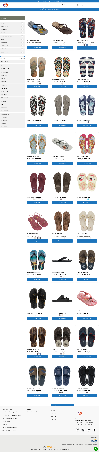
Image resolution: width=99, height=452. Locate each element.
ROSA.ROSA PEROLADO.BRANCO (32, 238)
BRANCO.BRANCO (43, 238)
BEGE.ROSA (86, 122)
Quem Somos (6, 421)
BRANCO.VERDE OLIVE (60, 161)
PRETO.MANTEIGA (36, 199)
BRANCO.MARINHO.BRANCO (86, 83)
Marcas (4, 424)
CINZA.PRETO (38, 45)
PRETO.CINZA (62, 392)
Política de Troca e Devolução (11, 415)
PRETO (40, 83)
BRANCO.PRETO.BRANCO (38, 122)
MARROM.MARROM (36, 315)
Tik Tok (94, 429)
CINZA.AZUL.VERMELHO (88, 354)
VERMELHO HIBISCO (89, 45)
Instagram (77, 430)
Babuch (56, 9)
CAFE (61, 45)
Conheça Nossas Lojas (9, 430)
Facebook (83, 430)
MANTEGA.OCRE (89, 238)
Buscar (78, 5)
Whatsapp (96, 449)
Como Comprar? (32, 412)
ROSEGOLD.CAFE (35, 354)
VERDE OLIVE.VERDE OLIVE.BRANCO (65, 161)
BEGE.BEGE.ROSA (86, 199)
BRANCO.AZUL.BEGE (36, 276)
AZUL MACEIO (39, 161)
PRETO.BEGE (84, 238)
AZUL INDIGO (87, 45)
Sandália (43, 9)
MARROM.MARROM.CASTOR (64, 276)
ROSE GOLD (35, 83)
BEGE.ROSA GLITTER (88, 161)
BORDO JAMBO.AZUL (41, 199)
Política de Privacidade (9, 427)
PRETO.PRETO (84, 45)
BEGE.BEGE (62, 83)
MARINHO (88, 122)
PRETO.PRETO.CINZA (61, 199)
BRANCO (38, 83)
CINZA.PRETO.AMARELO (39, 315)
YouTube (88, 430)
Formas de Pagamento (9, 418)
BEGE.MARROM (62, 315)
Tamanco (50, 9)
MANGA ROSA (36, 161)
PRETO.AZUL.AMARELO (39, 276)
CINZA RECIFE (62, 122)
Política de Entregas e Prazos (11, 412)
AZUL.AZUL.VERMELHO (88, 199)
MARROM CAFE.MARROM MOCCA (64, 238)
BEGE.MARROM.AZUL (87, 276)
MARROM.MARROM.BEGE (64, 199)
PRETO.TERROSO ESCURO (61, 238)
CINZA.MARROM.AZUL (38, 392)
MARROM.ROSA (39, 199)
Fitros (3, 18)
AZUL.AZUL (65, 392)
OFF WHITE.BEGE (87, 238)
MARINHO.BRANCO (88, 83)
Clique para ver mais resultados (62, 405)
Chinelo (53, 413)
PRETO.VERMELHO (60, 392)
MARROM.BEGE (65, 315)
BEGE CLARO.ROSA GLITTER (86, 161)
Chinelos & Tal (6, 5)
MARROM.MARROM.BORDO (86, 354)
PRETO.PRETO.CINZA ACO (64, 45)
